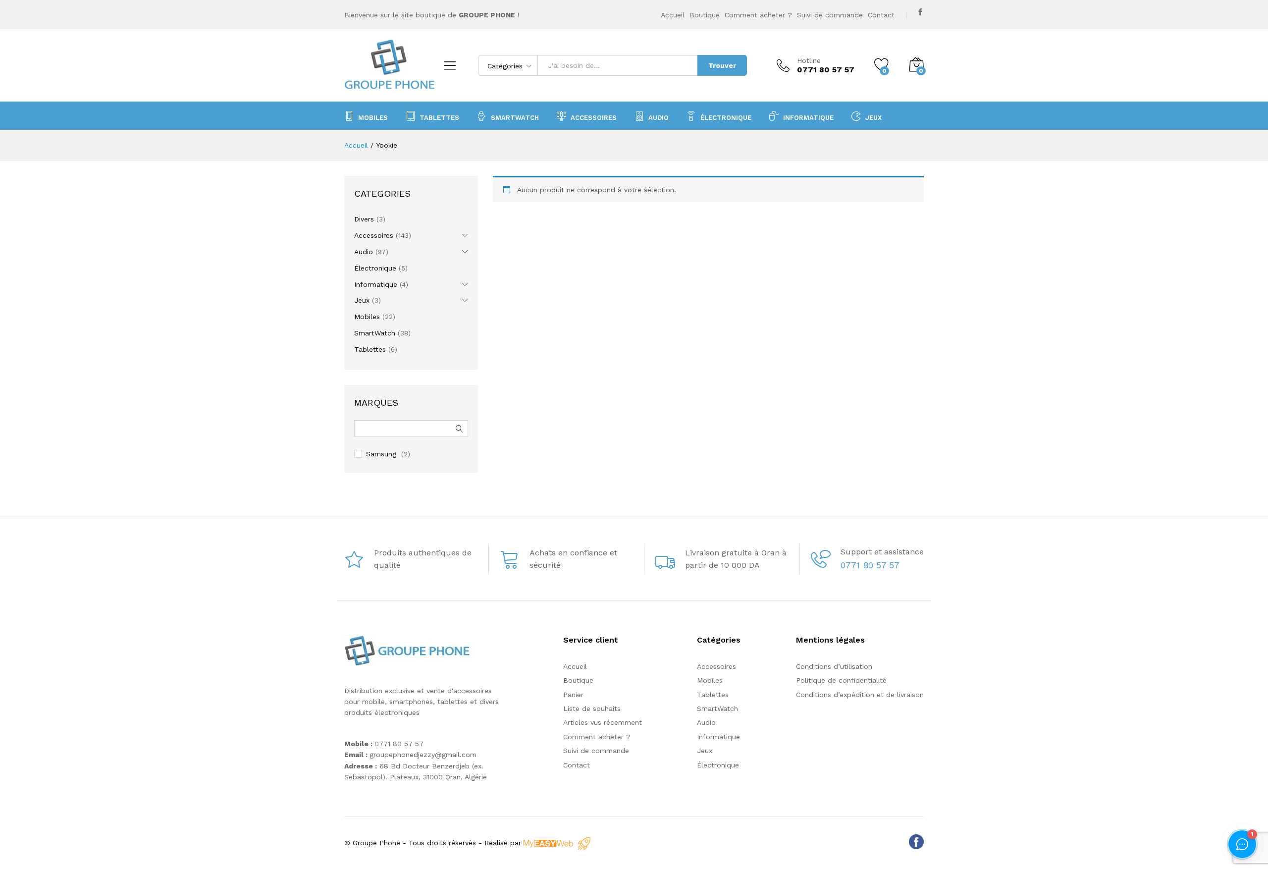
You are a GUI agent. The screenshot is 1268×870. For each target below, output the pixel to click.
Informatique (375, 284)
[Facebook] (920, 12)
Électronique (725, 117)
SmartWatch (515, 117)
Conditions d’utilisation (834, 666)
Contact (881, 15)
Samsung (381, 454)
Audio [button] (658, 117)
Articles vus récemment (602, 722)
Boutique (704, 15)
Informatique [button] (808, 117)
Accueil (673, 15)
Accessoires (373, 235)
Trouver (722, 65)
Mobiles (373, 117)
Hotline (809, 60)
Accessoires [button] (594, 117)
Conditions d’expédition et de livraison (860, 695)
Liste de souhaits (592, 708)
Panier (573, 695)
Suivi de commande (830, 15)
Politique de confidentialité (841, 680)
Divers (364, 219)
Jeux (873, 117)
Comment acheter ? (758, 15)
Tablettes (439, 117)
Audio (363, 252)
